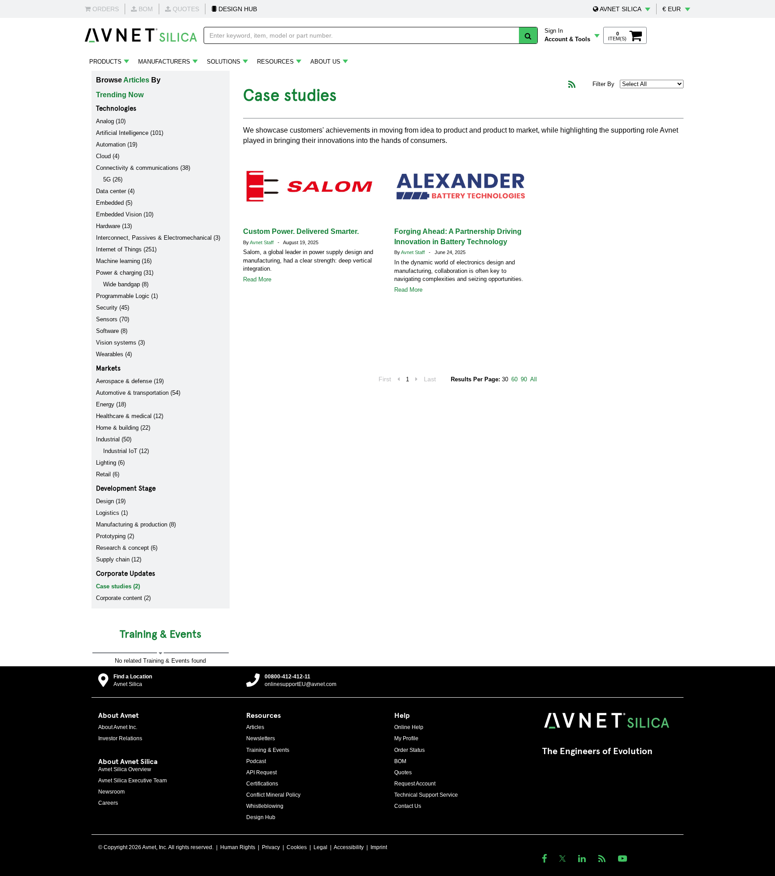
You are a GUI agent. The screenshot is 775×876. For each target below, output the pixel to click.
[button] (621, 9)
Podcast (256, 761)
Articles (136, 80)
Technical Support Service (426, 795)
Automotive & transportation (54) (138, 392)
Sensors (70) (112, 319)
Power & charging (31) (124, 272)
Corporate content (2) (123, 598)
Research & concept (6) (126, 547)
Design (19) (111, 501)
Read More (257, 279)
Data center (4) (115, 191)
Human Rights (237, 847)
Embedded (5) (114, 202)
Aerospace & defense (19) (130, 381)
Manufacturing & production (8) (136, 524)
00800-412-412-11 (287, 676)
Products (105, 61)
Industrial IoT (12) (126, 451)
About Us (325, 61)
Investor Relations (120, 738)
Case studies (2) (118, 586)
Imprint (378, 847)
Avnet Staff (262, 242)
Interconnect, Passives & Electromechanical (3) (158, 237)
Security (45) (112, 307)
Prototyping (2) (115, 536)
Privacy (271, 847)
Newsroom (111, 792)
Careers (108, 803)
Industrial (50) (113, 439)
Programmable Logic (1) (127, 296)
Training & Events (267, 750)
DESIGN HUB (237, 9)
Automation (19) (116, 144)
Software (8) (111, 331)
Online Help (408, 727)
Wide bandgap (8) (125, 284)
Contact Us (407, 806)
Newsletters (260, 738)
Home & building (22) (123, 427)
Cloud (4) (107, 156)
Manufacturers (164, 61)
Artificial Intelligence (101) (129, 132)
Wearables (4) (114, 354)
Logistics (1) (112, 512)
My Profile (406, 738)
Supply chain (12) (118, 559)
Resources (275, 61)
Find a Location (132, 676)
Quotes (403, 772)
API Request (261, 772)
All (533, 379)
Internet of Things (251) (126, 249)
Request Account (414, 784)
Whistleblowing (264, 806)
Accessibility (349, 847)
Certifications (262, 784)
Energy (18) (111, 404)
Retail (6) (107, 474)
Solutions (223, 61)
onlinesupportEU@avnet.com (300, 684)
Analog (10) (111, 121)
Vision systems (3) (120, 342)
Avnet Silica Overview (124, 769)
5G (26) (112, 179)
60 (514, 379)
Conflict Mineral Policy (273, 795)
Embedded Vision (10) (124, 214)
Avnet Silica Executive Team (132, 780)
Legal (320, 847)
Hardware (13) (114, 226)
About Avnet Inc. (117, 727)
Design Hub (260, 817)
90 (524, 379)
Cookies (297, 847)
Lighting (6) (110, 462)
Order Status (409, 750)
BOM (400, 761)
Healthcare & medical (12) (129, 416)
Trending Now (120, 95)
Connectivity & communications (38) (143, 167)
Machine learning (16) (124, 261)
